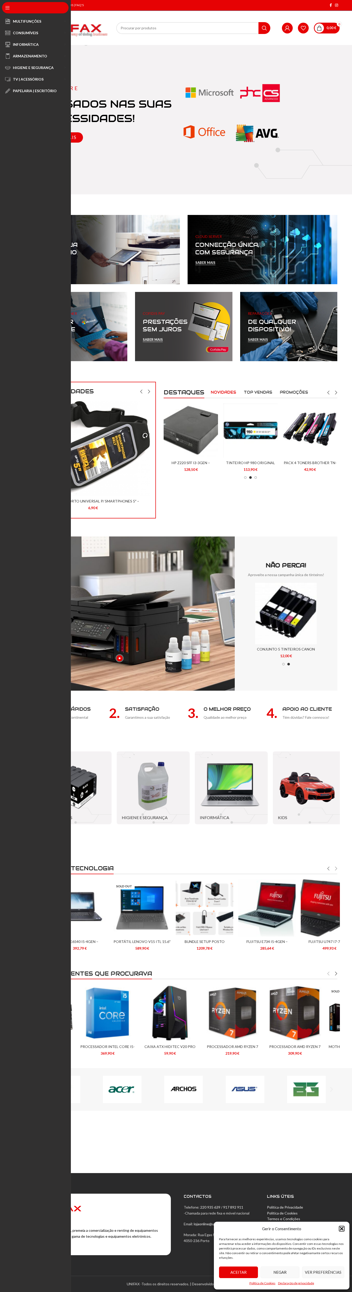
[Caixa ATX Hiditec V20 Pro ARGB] (121, 1013)
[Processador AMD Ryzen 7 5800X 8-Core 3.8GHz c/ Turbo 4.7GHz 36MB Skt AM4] (183, 1013)
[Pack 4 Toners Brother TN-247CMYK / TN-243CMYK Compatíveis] (310, 430)
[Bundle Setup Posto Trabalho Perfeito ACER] (183, 908)
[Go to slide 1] (245, 477)
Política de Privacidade (285, 1207)
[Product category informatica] (222, 787)
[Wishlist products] (303, 28)
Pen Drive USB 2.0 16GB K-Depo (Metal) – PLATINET (93, 450)
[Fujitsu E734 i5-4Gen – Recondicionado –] (246, 908)
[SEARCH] (264, 28)
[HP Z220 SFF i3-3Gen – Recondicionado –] (191, 430)
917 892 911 (233, 1207)
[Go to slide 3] (255, 477)
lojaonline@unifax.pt (210, 1224)
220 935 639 (210, 1207)
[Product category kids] (300, 787)
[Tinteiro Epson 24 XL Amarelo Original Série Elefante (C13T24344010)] (286, 613)
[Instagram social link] (336, 5)
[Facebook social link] (330, 5)
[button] (341, 1228)
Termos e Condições (283, 1219)
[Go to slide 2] (250, 477)
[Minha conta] (287, 28)
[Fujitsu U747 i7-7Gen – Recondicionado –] (308, 908)
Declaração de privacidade (296, 1283)
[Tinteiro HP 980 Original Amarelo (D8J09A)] (250, 430)
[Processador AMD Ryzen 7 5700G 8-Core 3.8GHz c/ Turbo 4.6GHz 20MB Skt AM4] (246, 1013)
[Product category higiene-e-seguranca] (144, 787)
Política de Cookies (262, 1283)
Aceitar (238, 1272)
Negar (280, 1272)
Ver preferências (323, 1272)
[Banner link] (105, 249)
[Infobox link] (144, 713)
